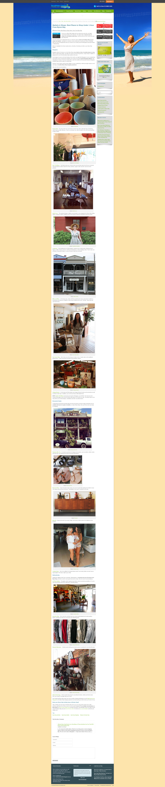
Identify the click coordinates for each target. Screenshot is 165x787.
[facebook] (102, 1)
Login (113, 785)
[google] (100, 1)
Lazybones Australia (76, 246)
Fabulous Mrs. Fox (57, 452)
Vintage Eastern (76, 390)
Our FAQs (99, 36)
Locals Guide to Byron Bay (104, 108)
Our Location (99, 31)
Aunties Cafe (66, 1)
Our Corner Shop (56, 357)
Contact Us (108, 11)
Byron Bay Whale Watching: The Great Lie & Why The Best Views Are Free (104, 126)
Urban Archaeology (76, 692)
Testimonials (53, 1)
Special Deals (78, 11)
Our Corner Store (76, 354)
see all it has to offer (70, 708)
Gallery (84, 11)
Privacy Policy (97, 785)
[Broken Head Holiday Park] (82, 6)
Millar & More (76, 296)
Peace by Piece (69, 485)
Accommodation (59, 12)
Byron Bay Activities (67, 21)
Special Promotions (102, 110)
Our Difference (97, 11)
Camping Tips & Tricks (103, 105)
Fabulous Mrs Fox (74, 449)
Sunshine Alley (56, 616)
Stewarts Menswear (76, 644)
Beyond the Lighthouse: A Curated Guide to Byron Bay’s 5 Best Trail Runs (105, 122)
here (105, 77)
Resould (76, 518)
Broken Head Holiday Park (64, 707)
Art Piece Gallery (56, 581)
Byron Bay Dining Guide (103, 101)
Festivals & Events (102, 106)
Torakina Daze (76, 569)
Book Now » (110, 1)
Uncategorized (101, 112)
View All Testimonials (82, 779)
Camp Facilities (69, 11)
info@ (57, 776)
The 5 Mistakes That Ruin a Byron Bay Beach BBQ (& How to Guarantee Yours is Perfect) (104, 131)
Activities (90, 11)
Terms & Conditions (90, 785)
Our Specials (99, 26)
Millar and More (56, 298)
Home (53, 11)
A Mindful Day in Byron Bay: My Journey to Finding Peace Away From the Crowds (104, 141)
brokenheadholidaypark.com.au (64, 776)
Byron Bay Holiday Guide (103, 103)
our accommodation (84, 708)
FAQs (58, 1)
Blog (103, 11)
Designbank (76, 126)
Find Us (61, 1)
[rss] (103, 1)
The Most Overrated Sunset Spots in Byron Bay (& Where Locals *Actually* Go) (104, 136)
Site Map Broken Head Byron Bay (105, 785)
